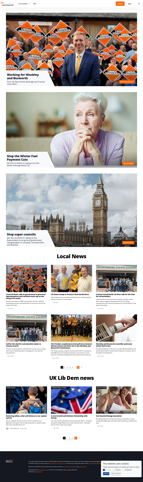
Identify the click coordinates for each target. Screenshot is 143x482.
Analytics (118, 470)
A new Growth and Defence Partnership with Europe (69, 417)
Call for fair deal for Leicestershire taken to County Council (23, 345)
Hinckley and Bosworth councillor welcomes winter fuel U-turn (114, 345)
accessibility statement (70, 466)
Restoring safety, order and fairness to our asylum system (26, 417)
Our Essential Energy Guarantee (109, 416)
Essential (108, 470)
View (71, 49)
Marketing (128, 470)
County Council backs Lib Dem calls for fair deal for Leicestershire (115, 295)
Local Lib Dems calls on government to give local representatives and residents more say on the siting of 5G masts (26, 296)
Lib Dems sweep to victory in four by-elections (70, 294)
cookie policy (82, 466)
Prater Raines (38, 472)
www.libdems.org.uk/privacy (57, 463)
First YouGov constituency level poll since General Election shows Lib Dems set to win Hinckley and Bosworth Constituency (71, 346)
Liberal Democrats (43, 470)
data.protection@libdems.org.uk (97, 463)
